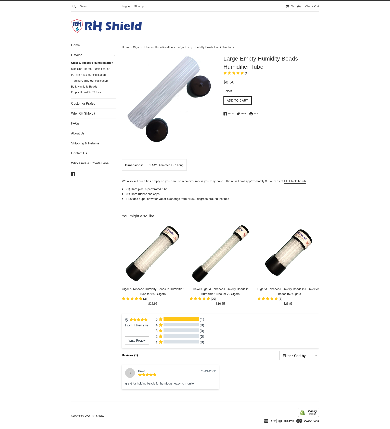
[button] (203, 298)
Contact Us (79, 153)
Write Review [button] (137, 340)
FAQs (75, 123)
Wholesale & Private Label (90, 163)
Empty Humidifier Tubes (86, 92)
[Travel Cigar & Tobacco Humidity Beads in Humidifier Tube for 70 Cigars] (220, 253)
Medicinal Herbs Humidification (90, 69)
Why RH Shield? (83, 113)
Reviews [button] (130, 355)
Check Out (312, 6)
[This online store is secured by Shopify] (308, 415)
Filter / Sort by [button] (294, 355)
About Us (77, 133)
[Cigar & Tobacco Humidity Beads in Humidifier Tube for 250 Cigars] (152, 253)
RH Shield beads (295, 181)
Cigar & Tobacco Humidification (92, 63)
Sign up (139, 6)
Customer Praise (83, 103)
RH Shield (97, 415)
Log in (126, 6)
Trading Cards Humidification (89, 80)
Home (75, 45)
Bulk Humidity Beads (84, 86)
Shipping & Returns (85, 143)
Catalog (93, 55)
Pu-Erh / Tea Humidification (88, 75)
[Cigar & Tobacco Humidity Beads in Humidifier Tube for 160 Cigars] (288, 253)
